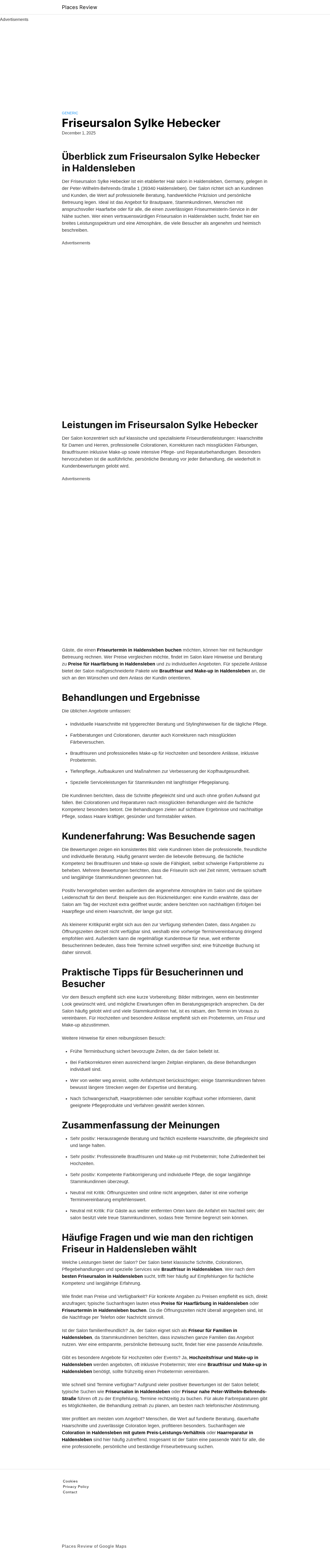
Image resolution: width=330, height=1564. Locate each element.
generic (70, 113)
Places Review (79, 7)
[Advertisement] (165, 61)
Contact (70, 1492)
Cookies (70, 1481)
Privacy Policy (76, 1487)
